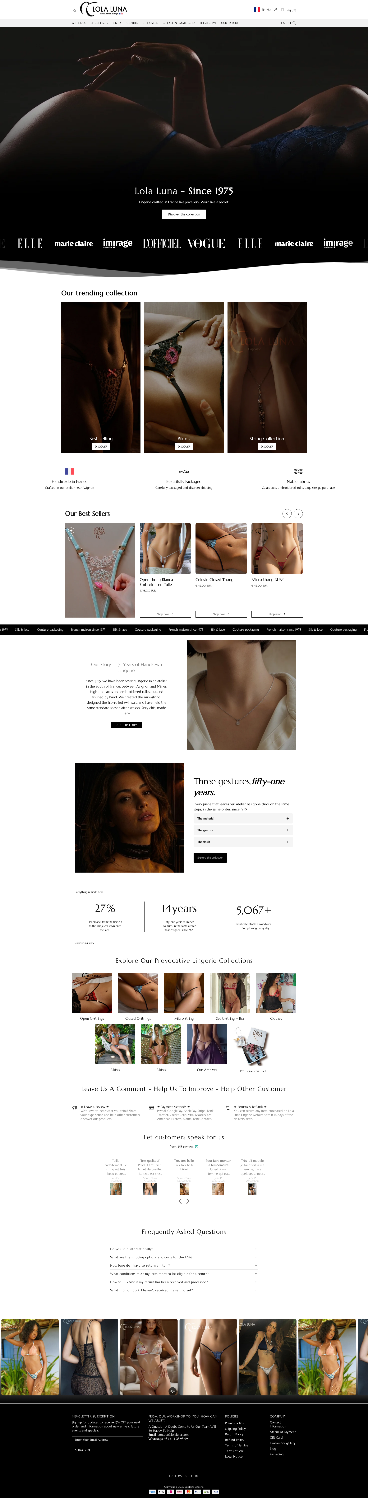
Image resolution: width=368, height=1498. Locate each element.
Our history (126, 725)
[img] (184, 1143)
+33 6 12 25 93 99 (176, 1438)
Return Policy (234, 1434)
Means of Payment (283, 1432)
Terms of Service (236, 1445)
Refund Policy (234, 1440)
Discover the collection (184, 214)
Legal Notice (234, 1456)
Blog (273, 1448)
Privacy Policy (234, 1423)
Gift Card (276, 1437)
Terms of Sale (234, 1451)
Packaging (276, 1454)
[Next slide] (298, 513)
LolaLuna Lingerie (103, 9)
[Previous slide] (287, 513)
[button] (181, 1201)
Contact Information (278, 1424)
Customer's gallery (282, 1443)
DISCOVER (101, 446)
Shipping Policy (235, 1429)
